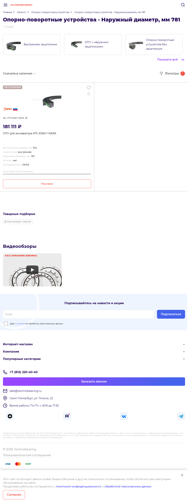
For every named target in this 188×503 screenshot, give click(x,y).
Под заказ (47, 183)
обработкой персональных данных (127, 486)
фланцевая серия (17, 221)
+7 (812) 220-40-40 (24, 372)
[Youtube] (32, 269)
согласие (20, 323)
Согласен (14, 494)
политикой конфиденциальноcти (78, 486)
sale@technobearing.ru (25, 391)
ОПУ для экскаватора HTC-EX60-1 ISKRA (29, 133)
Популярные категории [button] (22, 359)
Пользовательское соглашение (27, 455)
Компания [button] (11, 351)
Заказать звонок (94, 381)
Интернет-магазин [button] (18, 344)
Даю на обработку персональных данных (36, 323)
